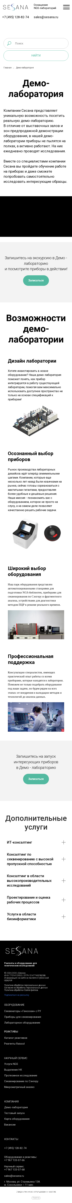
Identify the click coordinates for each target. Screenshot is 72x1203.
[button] (36, 280)
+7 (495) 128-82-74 (15, 17)
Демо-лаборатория (16, 1107)
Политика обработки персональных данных (25, 985)
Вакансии (10, 1124)
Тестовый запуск (14, 1113)
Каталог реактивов (15, 1037)
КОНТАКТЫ (11, 1139)
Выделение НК (13, 1069)
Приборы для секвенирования (22, 1016)
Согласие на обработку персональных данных (26, 987)
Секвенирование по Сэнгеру (21, 1081)
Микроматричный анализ (19, 1087)
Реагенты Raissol (14, 1043)
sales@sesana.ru (46, 17)
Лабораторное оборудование (22, 1022)
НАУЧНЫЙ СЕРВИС (15, 1058)
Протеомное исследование (20, 1075)
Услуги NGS (11, 1064)
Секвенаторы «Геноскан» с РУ (22, 1011)
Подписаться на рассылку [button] (16, 995)
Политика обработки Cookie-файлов (21, 990)
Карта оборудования (17, 1118)
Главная (7, 67)
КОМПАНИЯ (11, 1101)
